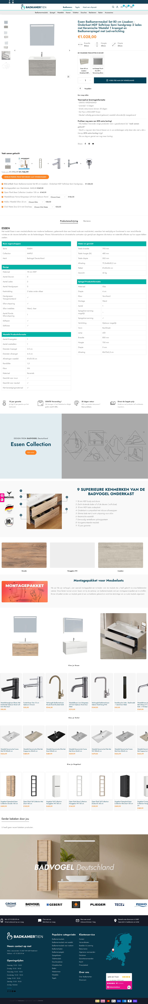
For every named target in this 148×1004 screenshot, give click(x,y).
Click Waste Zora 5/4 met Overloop (18, 206)
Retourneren (83, 949)
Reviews (87, 221)
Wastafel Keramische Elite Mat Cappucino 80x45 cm (33, 750)
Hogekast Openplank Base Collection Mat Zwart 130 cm (124, 802)
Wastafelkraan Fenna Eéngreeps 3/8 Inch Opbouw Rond (26, 196)
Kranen (68, 12)
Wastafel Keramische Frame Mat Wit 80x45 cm (9, 750)
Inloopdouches (57, 965)
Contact (81, 939)
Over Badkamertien (85, 976)
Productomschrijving (69, 221)
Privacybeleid (83, 965)
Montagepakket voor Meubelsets (16, 188)
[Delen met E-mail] (93, 144)
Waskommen (56, 971)
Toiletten (76, 12)
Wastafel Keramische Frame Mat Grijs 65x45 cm (78, 750)
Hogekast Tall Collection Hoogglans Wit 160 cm (54, 802)
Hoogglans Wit (72, 571)
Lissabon (121, 571)
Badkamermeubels (41, 12)
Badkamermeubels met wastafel (62, 942)
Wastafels (60, 12)
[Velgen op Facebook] (9, 1)
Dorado (24, 571)
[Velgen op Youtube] (13, 3)
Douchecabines (57, 962)
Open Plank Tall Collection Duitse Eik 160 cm (100, 802)
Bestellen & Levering (86, 945)
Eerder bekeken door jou (15, 819)
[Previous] (14, 50)
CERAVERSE (40, 1001)
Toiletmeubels (56, 958)
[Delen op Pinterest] (89, 144)
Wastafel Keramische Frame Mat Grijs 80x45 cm (123, 750)
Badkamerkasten (57, 949)
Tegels (77, 7)
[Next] (69, 50)
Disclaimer (82, 955)
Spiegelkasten (56, 955)
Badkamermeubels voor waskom (62, 945)
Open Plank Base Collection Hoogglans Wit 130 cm (78, 802)
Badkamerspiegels (58, 952)
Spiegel (52, 12)
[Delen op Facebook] (85, 144)
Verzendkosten (84, 942)
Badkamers (67, 7)
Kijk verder (30, 452)
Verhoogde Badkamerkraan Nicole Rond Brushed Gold (55, 704)
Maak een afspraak (90, 7)
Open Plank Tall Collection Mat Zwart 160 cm (33, 802)
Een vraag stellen (83, 95)
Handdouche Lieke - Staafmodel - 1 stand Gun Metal (125, 704)
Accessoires (109, 12)
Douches (84, 12)
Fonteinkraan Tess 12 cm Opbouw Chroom (31, 704)
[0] (121, 7)
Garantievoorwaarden (86, 958)
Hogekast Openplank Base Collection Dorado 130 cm (9, 802)
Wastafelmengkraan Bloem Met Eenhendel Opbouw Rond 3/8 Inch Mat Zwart (10, 705)
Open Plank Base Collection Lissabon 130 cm (21, 192)
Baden (100, 12)
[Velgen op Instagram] (13, 1)
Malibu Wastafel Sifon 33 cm (15, 201)
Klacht (81, 962)
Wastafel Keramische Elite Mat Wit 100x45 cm (101, 750)
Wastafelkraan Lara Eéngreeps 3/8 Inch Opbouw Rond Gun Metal (78, 705)
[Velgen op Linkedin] (9, 3)
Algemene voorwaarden (87, 952)
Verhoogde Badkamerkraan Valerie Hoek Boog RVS (100, 704)
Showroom (82, 980)
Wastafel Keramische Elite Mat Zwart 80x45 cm (55, 750)
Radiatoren (92, 12)
